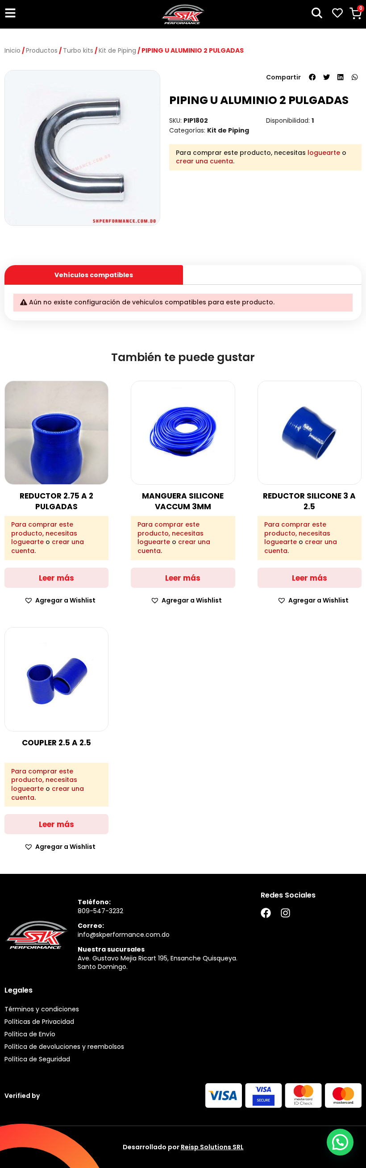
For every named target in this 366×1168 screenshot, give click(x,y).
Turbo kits (78, 50)
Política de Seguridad (37, 1059)
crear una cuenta (204, 161)
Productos (42, 50)
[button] (312, 77)
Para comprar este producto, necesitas (44, 529)
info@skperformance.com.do (124, 934)
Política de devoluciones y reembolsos (64, 1046)
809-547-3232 (100, 910)
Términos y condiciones (41, 1009)
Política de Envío (29, 1034)
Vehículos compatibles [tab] (93, 274)
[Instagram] (285, 913)
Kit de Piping (117, 50)
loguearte (324, 152)
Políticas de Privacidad (39, 1021)
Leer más (56, 578)
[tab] (272, 271)
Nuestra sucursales (111, 949)
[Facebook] (266, 913)
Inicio (12, 50)
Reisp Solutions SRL (212, 1147)
